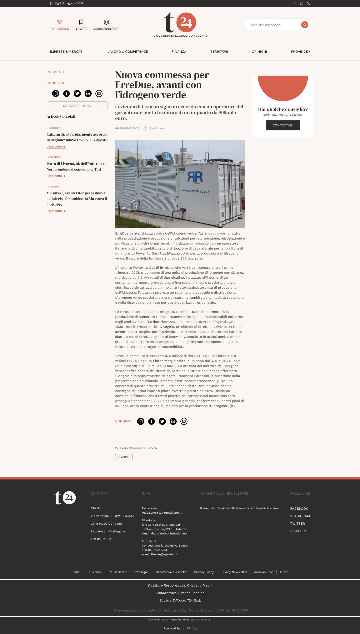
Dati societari (117, 572)
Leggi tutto (54, 146)
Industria (56, 72)
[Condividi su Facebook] (66, 93)
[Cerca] (304, 24)
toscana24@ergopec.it (114, 531)
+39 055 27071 (101, 539)
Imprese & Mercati (67, 52)
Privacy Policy (204, 572)
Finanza (179, 52)
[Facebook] (295, 3)
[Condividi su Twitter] (77, 93)
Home (75, 572)
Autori (284, 572)
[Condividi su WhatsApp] (55, 93)
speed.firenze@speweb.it (160, 554)
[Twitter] (308, 3)
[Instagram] (301, 3)
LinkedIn (298, 531)
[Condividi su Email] (99, 93)
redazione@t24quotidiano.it (162, 512)
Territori (219, 52)
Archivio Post (263, 572)
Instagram (300, 516)
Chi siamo (93, 572)
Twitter (297, 523)
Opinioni (259, 52)
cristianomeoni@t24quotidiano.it (165, 529)
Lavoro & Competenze (128, 52)
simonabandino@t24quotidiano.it (166, 533)
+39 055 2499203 (154, 550)
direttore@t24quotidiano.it (161, 524)
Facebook (299, 508)
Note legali (141, 572)
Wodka (192, 628)
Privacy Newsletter (234, 572)
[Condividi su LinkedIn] (88, 93)
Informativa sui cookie (171, 572)
